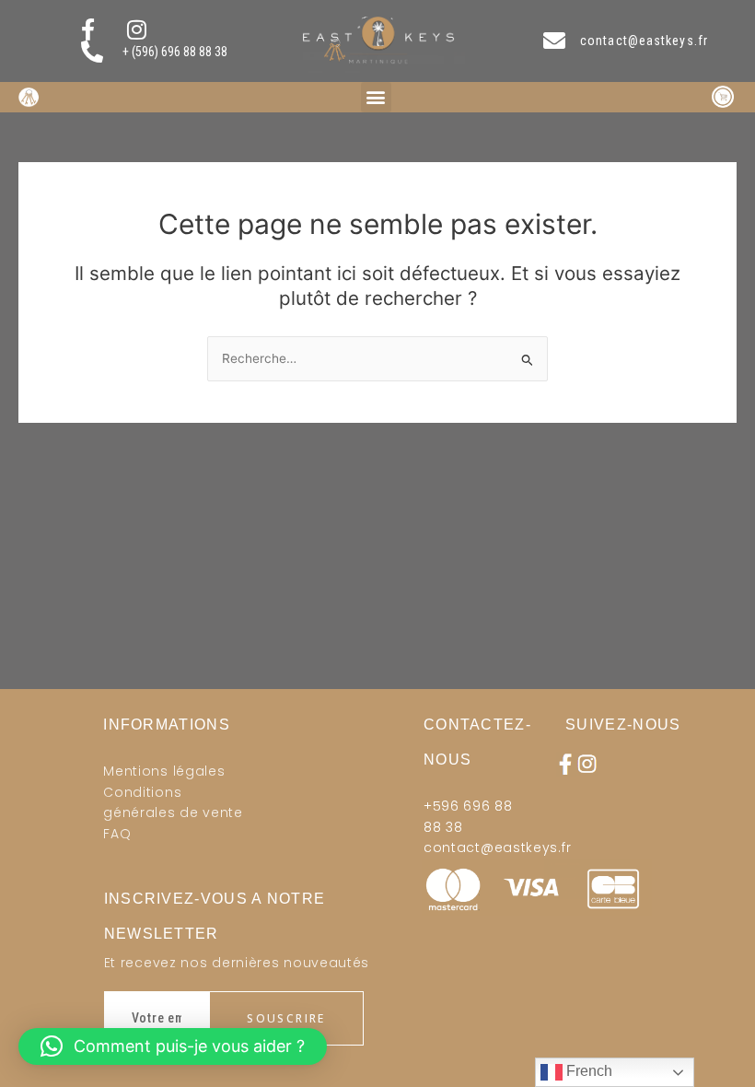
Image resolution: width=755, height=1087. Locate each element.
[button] (376, 97)
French (587, 1071)
